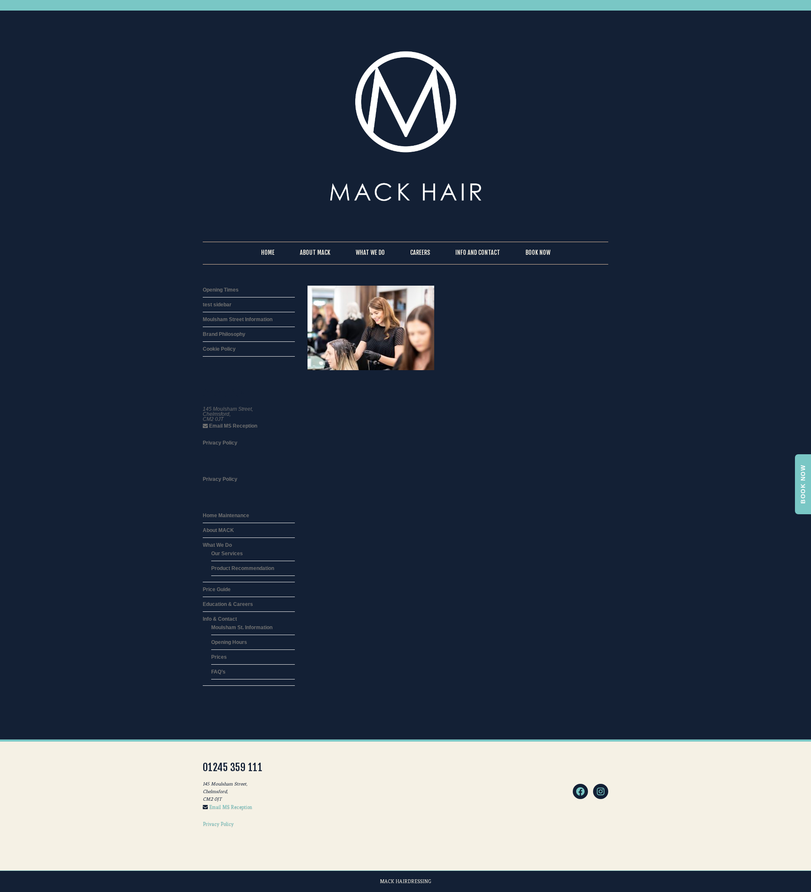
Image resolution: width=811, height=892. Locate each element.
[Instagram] (600, 791)
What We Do (370, 252)
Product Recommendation (242, 568)
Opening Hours (229, 642)
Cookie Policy (219, 349)
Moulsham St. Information (241, 627)
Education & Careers (228, 604)
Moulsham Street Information (237, 319)
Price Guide (217, 589)
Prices (219, 657)
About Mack (315, 252)
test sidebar (217, 305)
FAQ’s (218, 672)
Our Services (227, 553)
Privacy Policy (220, 443)
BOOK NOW (803, 484)
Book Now (537, 252)
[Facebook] (580, 791)
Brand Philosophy (224, 334)
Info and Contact (477, 252)
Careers (420, 252)
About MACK (218, 530)
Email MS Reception (232, 426)
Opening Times (221, 290)
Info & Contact (220, 619)
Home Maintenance (226, 515)
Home (268, 252)
